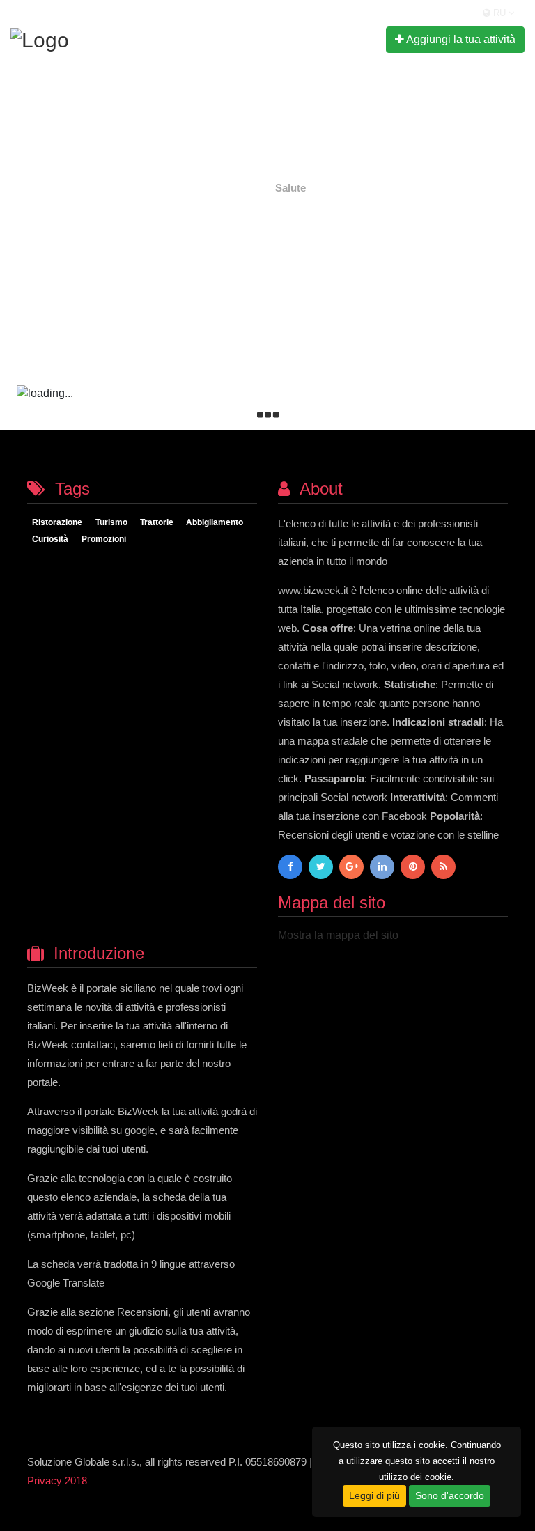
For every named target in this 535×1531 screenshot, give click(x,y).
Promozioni (104, 540)
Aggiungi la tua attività (459, 39)
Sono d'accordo (449, 1495)
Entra (352, 39)
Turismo (111, 523)
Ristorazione (57, 523)
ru (499, 13)
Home (244, 188)
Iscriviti (301, 39)
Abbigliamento (214, 523)
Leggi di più (374, 1495)
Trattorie (156, 523)
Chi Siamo (238, 39)
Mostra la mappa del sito (338, 935)
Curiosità (50, 540)
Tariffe (180, 39)
